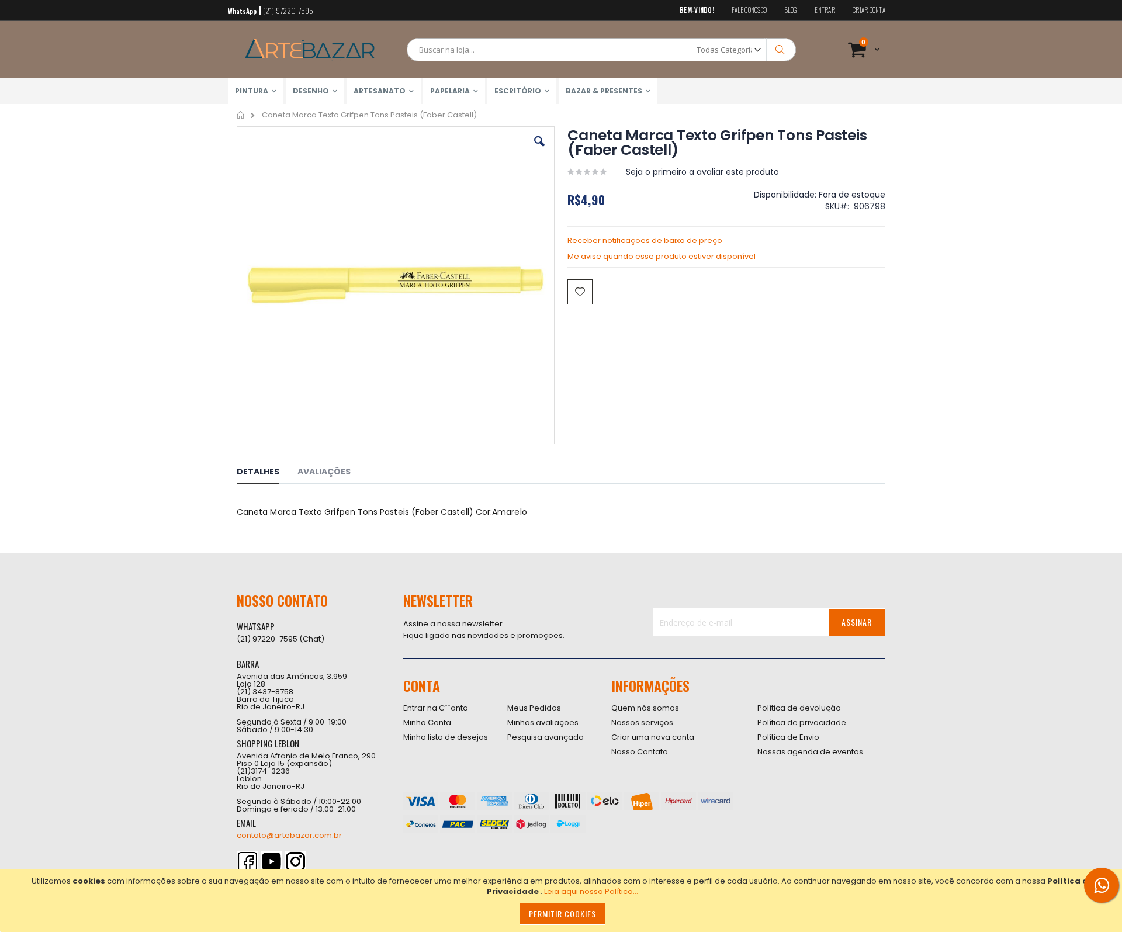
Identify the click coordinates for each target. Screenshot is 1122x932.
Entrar (825, 10)
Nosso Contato (639, 751)
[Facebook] (247, 861)
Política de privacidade (801, 722)
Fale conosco (749, 10)
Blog (790, 10)
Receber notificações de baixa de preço (644, 240)
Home (241, 115)
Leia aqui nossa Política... (591, 891)
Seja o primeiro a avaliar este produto (702, 172)
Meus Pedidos (534, 707)
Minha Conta (427, 722)
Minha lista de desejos (445, 737)
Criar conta (869, 10)
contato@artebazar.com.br (289, 835)
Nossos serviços (642, 722)
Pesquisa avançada (545, 737)
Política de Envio (788, 737)
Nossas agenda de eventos (810, 751)
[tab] (267, 473)
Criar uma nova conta (652, 737)
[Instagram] (295, 861)
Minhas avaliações (543, 722)
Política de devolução (799, 707)
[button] (539, 150)
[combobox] (601, 49)
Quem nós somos (645, 707)
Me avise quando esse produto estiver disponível (661, 256)
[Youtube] (271, 861)
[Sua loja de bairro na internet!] (310, 50)
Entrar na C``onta (435, 707)
